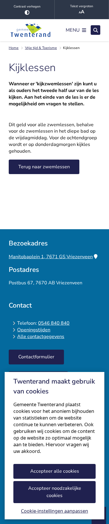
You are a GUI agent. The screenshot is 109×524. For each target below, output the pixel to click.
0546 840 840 (53, 323)
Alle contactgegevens (40, 336)
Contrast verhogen (27, 6)
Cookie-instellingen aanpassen (54, 511)
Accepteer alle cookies (54, 471)
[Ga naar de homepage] (30, 30)
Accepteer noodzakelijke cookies (54, 492)
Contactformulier (36, 356)
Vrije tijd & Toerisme (41, 48)
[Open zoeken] (95, 30)
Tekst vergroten (81, 6)
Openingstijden (33, 329)
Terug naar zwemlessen (44, 166)
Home (14, 48)
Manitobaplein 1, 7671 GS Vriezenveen (51, 256)
